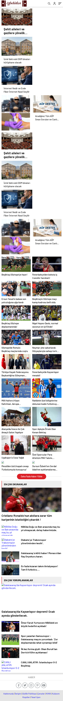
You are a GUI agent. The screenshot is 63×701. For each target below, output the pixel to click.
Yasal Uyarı (36, 697)
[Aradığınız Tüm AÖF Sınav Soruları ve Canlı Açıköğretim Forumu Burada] (47, 102)
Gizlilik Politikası (29, 693)
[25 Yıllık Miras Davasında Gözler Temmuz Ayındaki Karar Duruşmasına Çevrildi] (16, 102)
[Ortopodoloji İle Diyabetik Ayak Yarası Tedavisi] (16, 120)
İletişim (18, 693)
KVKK (48, 693)
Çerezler (41, 693)
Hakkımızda (8, 693)
